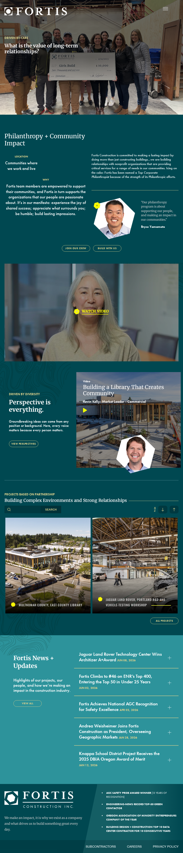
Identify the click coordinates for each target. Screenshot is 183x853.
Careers (134, 846)
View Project (48, 565)
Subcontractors (101, 846)
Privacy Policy (166, 846)
